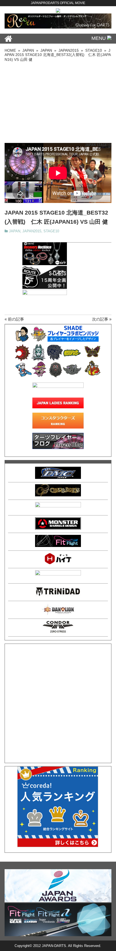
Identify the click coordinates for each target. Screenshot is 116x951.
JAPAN (14, 231)
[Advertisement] (58, 102)
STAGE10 (51, 231)
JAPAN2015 (31, 231)
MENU (99, 38)
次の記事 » (101, 319)
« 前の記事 (14, 319)
